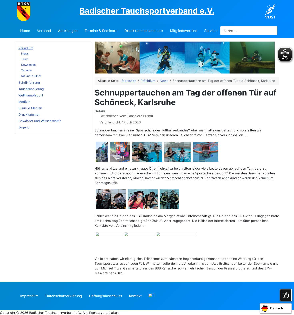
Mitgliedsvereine (183, 31)
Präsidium (25, 48)
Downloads (28, 64)
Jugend (24, 127)
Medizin (24, 102)
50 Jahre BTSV (31, 76)
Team (24, 59)
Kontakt (135, 296)
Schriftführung (29, 82)
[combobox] (248, 30)
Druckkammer (29, 114)
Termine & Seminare (101, 31)
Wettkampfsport (30, 95)
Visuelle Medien (30, 108)
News (25, 53)
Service (210, 31)
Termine (26, 70)
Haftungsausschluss (105, 296)
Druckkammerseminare (143, 31)
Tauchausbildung (31, 89)
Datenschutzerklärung (63, 296)
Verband (44, 31)
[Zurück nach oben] (287, 307)
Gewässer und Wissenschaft (39, 121)
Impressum (29, 296)
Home (25, 31)
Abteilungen (68, 31)
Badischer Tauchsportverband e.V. (147, 11)
